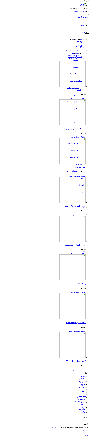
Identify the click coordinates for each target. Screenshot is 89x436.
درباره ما (83, 404)
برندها (84, 389)
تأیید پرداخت (82, 396)
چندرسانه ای (82, 399)
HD (84, 97)
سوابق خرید (82, 409)
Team (84, 386)
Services (83, 384)
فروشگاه (83, 410)
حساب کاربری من (80, 401)
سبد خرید (83, 407)
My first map (82, 381)
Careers (83, 376)
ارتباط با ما (82, 387)
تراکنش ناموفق (81, 397)
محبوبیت (79, 47)
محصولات (83, 412)
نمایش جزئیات (72, 98)
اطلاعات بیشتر (81, 98)
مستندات (83, 414)
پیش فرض (79, 41)
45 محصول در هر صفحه (75, 58)
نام (81, 42)
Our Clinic (83, 383)
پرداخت (83, 392)
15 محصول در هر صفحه (75, 55)
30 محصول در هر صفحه (75, 57)
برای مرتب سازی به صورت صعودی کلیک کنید (72, 50)
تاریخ (80, 46)
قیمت (80, 44)
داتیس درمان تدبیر (80, 402)
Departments (82, 379)
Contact (83, 378)
